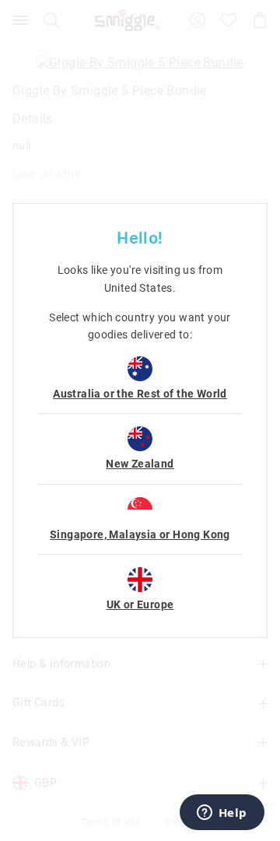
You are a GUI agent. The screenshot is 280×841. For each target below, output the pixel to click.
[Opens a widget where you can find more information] (221, 813)
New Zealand (139, 463)
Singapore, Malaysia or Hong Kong (140, 534)
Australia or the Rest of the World (140, 393)
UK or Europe (140, 604)
